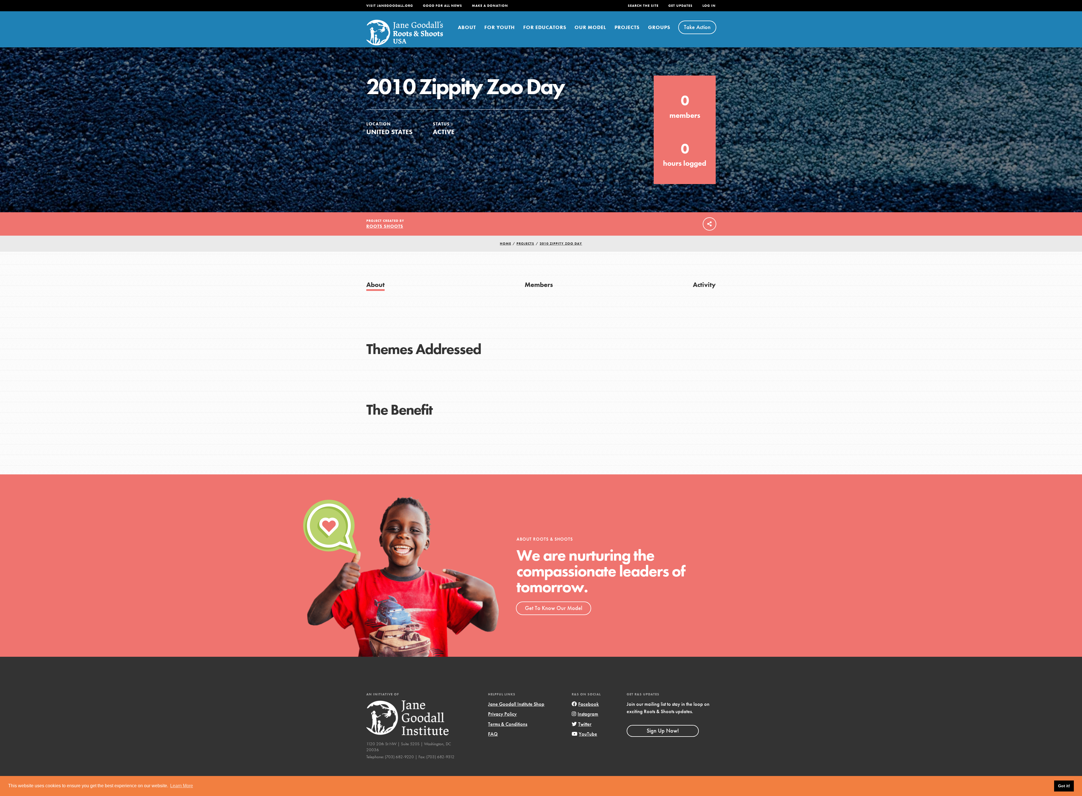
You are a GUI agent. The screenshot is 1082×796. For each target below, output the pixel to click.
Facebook (588, 704)
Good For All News (442, 5)
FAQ (493, 734)
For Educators (544, 27)
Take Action (697, 27)
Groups (659, 27)
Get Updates (680, 5)
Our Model (590, 27)
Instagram (588, 714)
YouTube (588, 734)
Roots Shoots (384, 226)
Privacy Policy (502, 714)
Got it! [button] (1064, 786)
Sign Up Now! (663, 730)
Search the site (643, 5)
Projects (627, 27)
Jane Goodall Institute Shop (516, 704)
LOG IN (709, 5)
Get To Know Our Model (553, 608)
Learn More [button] (181, 785)
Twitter (584, 724)
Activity (704, 284)
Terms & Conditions (507, 724)
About (467, 27)
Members (539, 284)
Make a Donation (490, 5)
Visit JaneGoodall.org (389, 5)
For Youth (499, 27)
